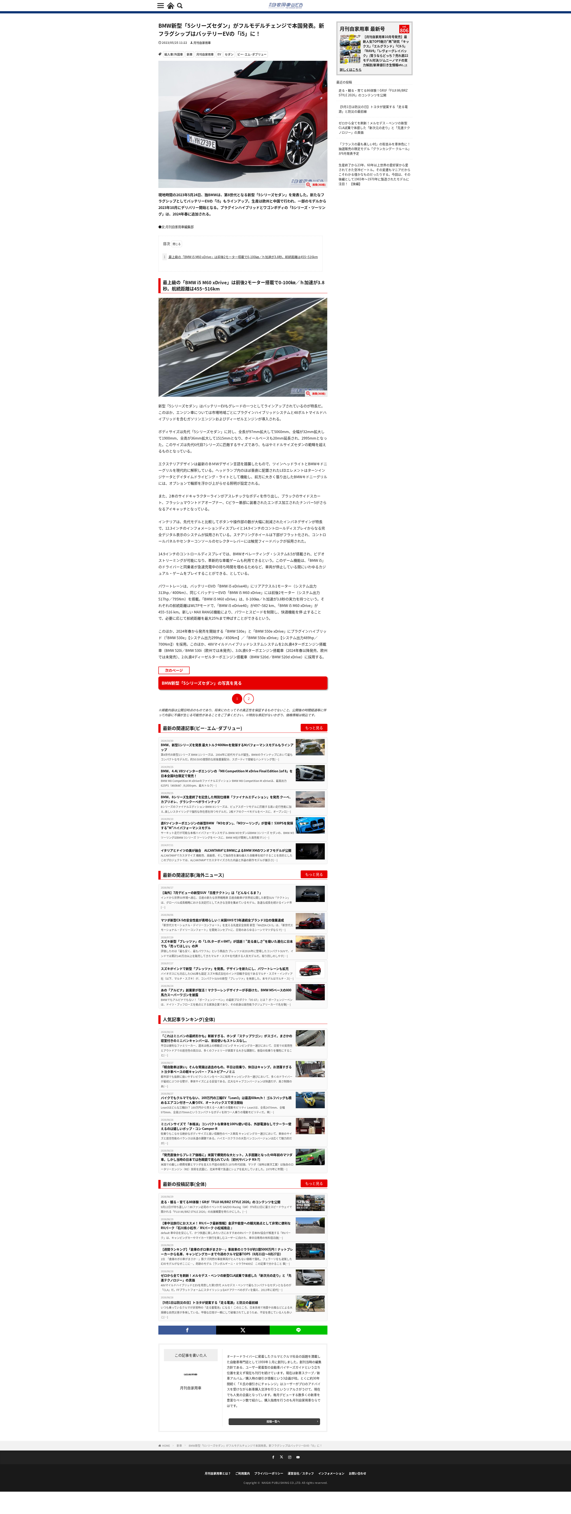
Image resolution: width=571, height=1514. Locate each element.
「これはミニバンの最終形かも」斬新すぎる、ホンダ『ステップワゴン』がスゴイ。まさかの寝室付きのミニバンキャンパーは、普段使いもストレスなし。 (226, 1038)
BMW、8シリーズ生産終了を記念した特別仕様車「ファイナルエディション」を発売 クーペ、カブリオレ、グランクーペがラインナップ (226, 799)
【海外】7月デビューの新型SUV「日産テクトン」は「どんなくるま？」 (212, 892)
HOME (166, 1445)
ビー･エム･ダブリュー (252, 54)
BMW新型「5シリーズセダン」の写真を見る (202, 683)
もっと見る (314, 727)
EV (219, 54)
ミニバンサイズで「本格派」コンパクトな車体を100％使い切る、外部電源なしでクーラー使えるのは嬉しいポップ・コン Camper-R (226, 1126)
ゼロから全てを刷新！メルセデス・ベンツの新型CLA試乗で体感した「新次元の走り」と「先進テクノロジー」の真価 (226, 1277)
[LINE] (298, 1330)
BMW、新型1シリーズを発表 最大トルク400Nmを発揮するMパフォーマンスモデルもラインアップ (227, 747)
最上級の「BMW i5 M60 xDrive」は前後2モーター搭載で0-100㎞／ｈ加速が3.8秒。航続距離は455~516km (241, 257)
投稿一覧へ (273, 1421)
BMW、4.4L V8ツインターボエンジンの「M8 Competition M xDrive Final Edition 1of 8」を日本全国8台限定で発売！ (227, 773)
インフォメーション (331, 1473)
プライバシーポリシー (268, 1473)
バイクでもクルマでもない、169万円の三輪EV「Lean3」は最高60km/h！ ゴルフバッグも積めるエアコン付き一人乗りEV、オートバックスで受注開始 (226, 1100)
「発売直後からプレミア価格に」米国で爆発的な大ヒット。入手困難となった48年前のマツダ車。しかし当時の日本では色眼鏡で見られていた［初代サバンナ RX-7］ (226, 1157)
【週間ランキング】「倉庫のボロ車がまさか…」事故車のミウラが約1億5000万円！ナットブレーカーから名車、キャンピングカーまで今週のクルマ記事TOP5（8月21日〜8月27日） (227, 1251)
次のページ (174, 670)
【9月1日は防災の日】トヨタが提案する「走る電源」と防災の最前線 (209, 1302)
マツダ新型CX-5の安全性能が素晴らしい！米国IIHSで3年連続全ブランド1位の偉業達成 (222, 920)
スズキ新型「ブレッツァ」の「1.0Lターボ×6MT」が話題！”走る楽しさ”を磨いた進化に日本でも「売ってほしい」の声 (227, 943)
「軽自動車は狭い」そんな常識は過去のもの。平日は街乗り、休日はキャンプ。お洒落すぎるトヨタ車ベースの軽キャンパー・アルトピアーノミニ (226, 1069)
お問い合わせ (357, 1473)
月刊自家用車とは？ (218, 1473)
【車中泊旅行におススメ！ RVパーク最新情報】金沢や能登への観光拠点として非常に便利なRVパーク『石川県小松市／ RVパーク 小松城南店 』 (226, 1225)
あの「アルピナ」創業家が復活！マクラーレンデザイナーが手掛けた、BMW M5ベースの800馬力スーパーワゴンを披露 (226, 992)
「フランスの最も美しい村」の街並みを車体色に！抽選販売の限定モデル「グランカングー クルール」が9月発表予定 (374, 149)
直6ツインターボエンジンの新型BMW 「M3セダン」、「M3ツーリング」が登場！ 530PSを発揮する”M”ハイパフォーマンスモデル (227, 825)
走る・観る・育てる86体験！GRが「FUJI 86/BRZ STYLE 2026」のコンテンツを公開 (220, 1202)
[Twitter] (242, 1330)
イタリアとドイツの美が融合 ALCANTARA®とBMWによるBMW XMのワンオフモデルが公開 (226, 850)
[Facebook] (187, 1330)
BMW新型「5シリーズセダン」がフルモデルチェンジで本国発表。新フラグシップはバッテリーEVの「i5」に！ (255, 1445)
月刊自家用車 (202, 42)
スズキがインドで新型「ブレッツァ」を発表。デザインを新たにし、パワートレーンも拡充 (225, 968)
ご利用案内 (242, 1473)
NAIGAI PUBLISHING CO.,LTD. (282, 1483)
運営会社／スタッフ (301, 1473)
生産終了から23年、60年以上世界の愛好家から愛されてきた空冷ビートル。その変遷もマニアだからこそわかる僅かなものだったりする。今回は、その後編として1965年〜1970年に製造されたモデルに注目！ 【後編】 (374, 174)
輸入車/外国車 (173, 54)
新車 (189, 54)
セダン (229, 54)
